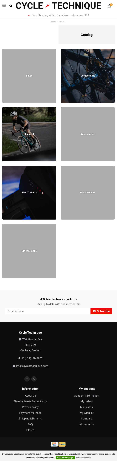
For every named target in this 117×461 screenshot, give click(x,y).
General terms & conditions (30, 401)
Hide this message (65, 458)
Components (69, 50)
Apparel (6, 109)
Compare (86, 418)
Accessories (68, 109)
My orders (87, 401)
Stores (30, 430)
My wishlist (87, 412)
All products (86, 424)
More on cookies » (83, 458)
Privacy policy (30, 407)
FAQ (30, 424)
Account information (86, 395)
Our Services (68, 167)
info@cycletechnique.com (32, 365)
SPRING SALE (10, 226)
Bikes (5, 50)
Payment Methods (30, 412)
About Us (30, 395)
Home (53, 22)
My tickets (86, 407)
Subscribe (103, 311)
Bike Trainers (10, 167)
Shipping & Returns (30, 418)
